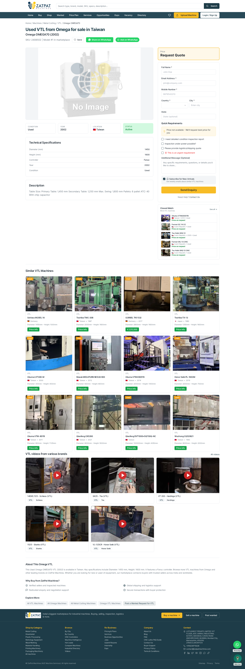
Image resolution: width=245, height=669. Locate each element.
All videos (215, 454)
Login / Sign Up (210, 15)
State (163, 112)
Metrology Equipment (34, 640)
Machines (37, 23)
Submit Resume (110, 643)
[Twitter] (192, 653)
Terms (217, 663)
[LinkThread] (208, 653)
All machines (31, 654)
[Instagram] (200, 653)
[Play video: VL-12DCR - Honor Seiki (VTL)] (122, 523)
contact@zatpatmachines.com (198, 649)
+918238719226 (192, 646)
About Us (147, 631)
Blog (145, 634)
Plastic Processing (33, 637)
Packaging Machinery (34, 651)
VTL (59, 23)
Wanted (60, 15)
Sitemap (202, 663)
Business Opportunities (113, 637)
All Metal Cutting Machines (83, 603)
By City (68, 631)
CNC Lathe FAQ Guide (152, 640)
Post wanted (211, 615)
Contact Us (194, 197)
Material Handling (33, 645)
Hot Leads (69, 643)
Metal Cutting (49, 23)
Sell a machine (192, 615)
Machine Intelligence (73, 640)
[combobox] (174, 105)
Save (79, 39)
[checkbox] (162, 139)
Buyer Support (149, 645)
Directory (142, 15)
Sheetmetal (30, 634)
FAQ (145, 637)
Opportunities (103, 15)
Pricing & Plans (110, 631)
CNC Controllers (71, 637)
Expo (117, 15)
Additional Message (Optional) (175, 158)
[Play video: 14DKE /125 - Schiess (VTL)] (57, 475)
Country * (165, 100)
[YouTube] (196, 653)
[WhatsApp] (204, 653)
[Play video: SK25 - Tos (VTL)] (122, 475)
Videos (67, 651)
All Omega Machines (56, 603)
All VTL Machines (35, 603)
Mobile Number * (169, 89)
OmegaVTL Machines (110, 603)
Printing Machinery (33, 648)
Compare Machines (72, 645)
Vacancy (128, 15)
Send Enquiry (188, 189)
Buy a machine (170, 615)
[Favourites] (169, 15)
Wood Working (31, 643)
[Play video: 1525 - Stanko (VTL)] (57, 523)
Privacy (210, 663)
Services (88, 15)
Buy (40, 15)
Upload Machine (188, 15)
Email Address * (168, 78)
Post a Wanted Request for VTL (139, 603)
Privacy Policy (149, 648)
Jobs (106, 640)
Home (30, 15)
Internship (108, 645)
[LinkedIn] (188, 653)
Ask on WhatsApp (129, 39)
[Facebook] (184, 653)
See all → (213, 209)
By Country (69, 634)
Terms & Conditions (151, 651)
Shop (49, 15)
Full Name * (166, 67)
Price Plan (73, 15)
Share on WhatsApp (101, 39)
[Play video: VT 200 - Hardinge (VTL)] (188, 475)
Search (214, 6)
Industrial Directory (72, 648)
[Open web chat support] (238, 658)
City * (192, 100)
